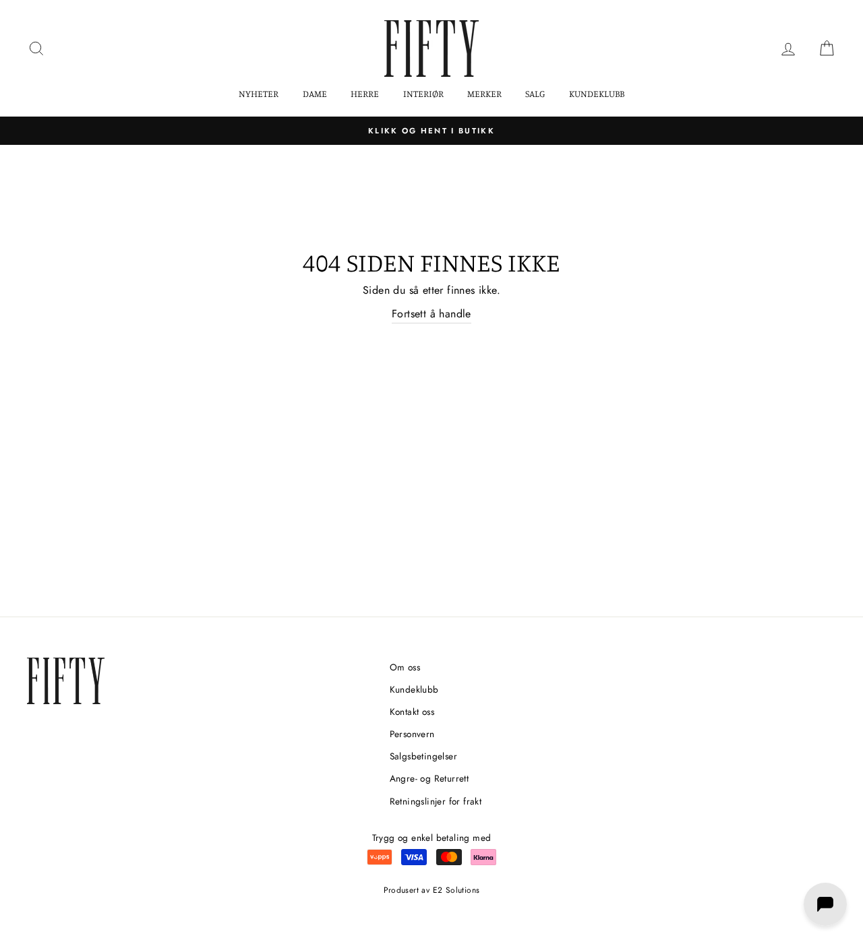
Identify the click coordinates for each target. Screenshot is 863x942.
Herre (365, 93)
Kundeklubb (596, 93)
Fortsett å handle (431, 313)
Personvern (412, 734)
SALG (535, 93)
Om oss (405, 667)
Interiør (423, 93)
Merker (484, 93)
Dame (315, 93)
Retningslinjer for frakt (436, 801)
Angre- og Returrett (429, 778)
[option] (431, 130)
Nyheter (258, 93)
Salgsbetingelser (423, 756)
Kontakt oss (412, 711)
